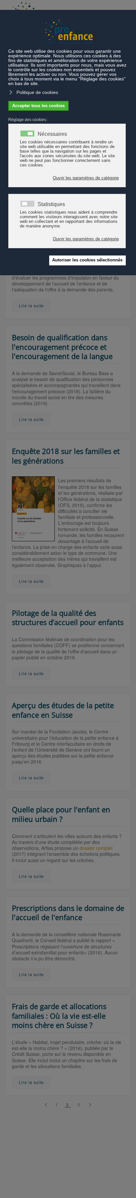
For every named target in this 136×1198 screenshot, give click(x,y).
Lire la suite (31, 305)
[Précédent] (46, 1105)
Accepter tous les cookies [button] (38, 106)
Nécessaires (52, 134)
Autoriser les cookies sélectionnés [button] (87, 260)
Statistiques (51, 204)
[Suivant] (90, 1105)
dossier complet (96, 848)
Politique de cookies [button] (37, 92)
